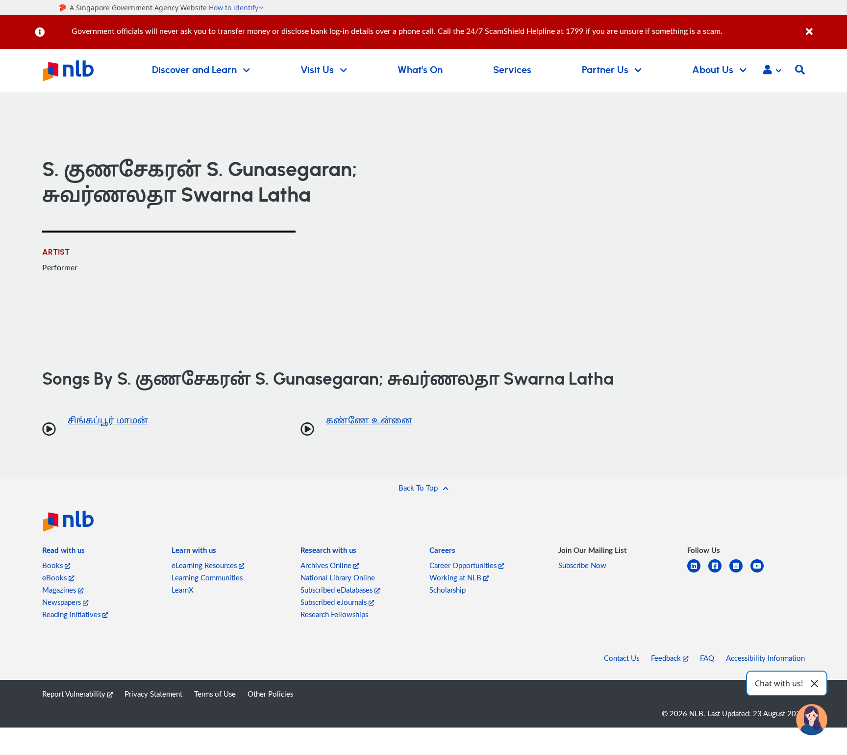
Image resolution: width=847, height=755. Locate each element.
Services (512, 70)
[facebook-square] (718, 571)
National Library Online (337, 577)
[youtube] (761, 571)
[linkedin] (697, 571)
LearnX (183, 590)
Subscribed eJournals (334, 602)
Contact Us (621, 658)
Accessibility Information (765, 658)
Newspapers (62, 602)
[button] (772, 70)
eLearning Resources (205, 565)
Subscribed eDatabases (337, 590)
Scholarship (447, 590)
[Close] (825, 26)
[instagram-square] (739, 571)
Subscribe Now (582, 565)
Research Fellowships (334, 614)
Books (53, 565)
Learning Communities (207, 577)
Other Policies (270, 694)
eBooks (55, 577)
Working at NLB (456, 577)
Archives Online (326, 565)
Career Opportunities (463, 565)
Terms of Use (215, 694)
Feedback (667, 658)
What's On (420, 70)
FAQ (707, 658)
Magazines (60, 590)
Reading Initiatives (72, 614)
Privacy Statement (153, 694)
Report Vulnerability (74, 694)
